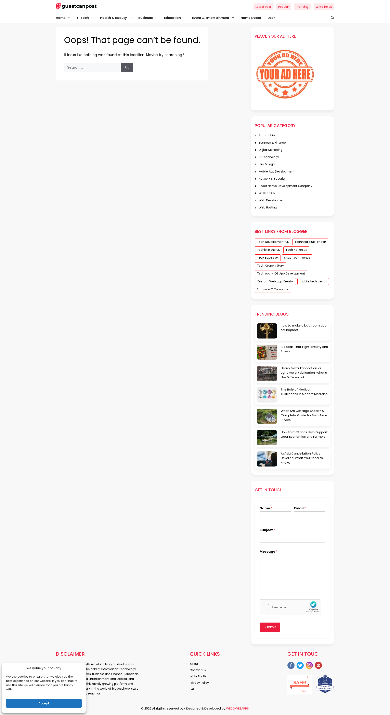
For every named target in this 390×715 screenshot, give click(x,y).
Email (300, 508)
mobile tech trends (313, 281)
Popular (283, 7)
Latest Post (263, 7)
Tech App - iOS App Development (281, 273)
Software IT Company (272, 289)
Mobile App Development (277, 171)
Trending (302, 7)
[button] (330, 18)
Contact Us (198, 670)
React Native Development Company (285, 186)
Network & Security (272, 179)
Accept (43, 703)
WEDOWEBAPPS (237, 708)
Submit (270, 627)
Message (268, 552)
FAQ (192, 689)
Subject (267, 530)
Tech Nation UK (296, 250)
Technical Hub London (310, 242)
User (271, 17)
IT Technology (269, 157)
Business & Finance (272, 143)
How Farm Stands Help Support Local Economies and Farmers (304, 434)
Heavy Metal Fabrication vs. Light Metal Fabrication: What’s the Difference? (304, 372)
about (194, 664)
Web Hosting (268, 207)
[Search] (127, 68)
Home (61, 17)
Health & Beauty (113, 17)
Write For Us (198, 676)
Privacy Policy (199, 683)
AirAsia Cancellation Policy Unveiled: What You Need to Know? (302, 458)
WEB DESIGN (267, 193)
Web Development (272, 200)
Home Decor (251, 17)
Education (172, 17)
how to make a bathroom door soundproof (304, 327)
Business (145, 17)
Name (266, 508)
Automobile (267, 135)
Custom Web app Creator (275, 281)
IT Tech (83, 17)
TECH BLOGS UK (267, 258)
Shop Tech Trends (297, 258)
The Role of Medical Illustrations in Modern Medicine (304, 391)
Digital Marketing (270, 150)
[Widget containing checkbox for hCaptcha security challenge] (290, 607)
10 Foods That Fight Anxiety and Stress (304, 349)
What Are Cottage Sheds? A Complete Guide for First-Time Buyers (304, 415)
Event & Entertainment (210, 17)
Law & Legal (267, 164)
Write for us (324, 7)
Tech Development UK (273, 242)
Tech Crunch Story (270, 266)
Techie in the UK (268, 250)
